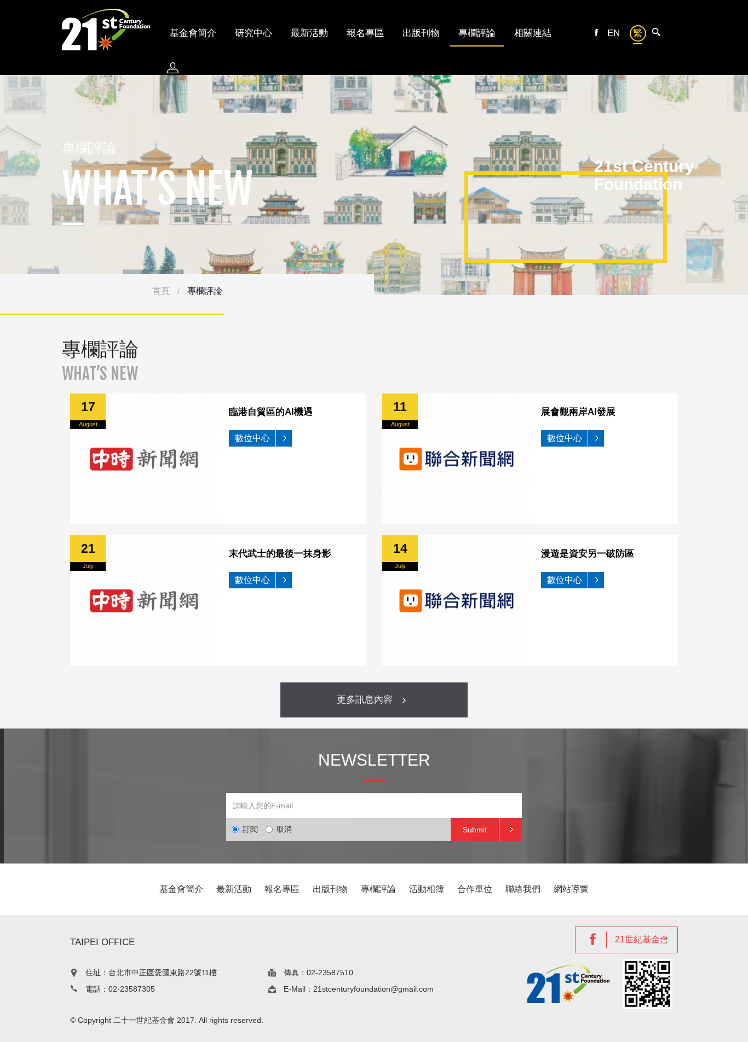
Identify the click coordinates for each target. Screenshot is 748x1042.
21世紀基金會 (642, 939)
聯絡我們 (522, 889)
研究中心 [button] (253, 33)
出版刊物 (421, 33)
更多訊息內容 (366, 699)
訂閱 (250, 829)
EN (613, 33)
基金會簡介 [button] (193, 33)
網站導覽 (571, 889)
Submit (475, 829)
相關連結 (532, 33)
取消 (284, 829)
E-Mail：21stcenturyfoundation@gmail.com (359, 989)
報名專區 (365, 33)
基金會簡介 (181, 889)
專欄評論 (477, 33)
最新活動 (309, 33)
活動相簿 (426, 889)
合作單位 (474, 889)
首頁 (161, 291)
